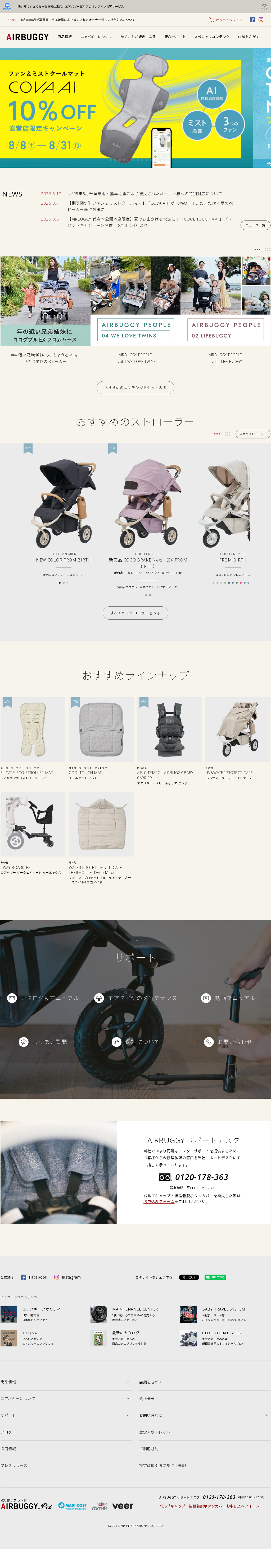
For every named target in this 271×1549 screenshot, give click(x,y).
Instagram (71, 1277)
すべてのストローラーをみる (135, 612)
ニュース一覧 (255, 225)
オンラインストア (229, 20)
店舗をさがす (248, 36)
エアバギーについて (96, 36)
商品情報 (65, 36)
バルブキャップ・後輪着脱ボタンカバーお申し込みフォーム (209, 1506)
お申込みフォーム (159, 1201)
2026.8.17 (51, 193)
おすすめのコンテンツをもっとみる (135, 387)
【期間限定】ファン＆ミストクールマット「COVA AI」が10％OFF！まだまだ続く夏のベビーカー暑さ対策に (150, 206)
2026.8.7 (50, 203)
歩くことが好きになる (138, 36)
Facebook (38, 1277)
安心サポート (175, 36)
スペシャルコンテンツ (211, 36)
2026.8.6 (50, 219)
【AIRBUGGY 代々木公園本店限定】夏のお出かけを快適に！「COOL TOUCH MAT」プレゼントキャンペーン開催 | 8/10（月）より (149, 222)
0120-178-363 (201, 1176)
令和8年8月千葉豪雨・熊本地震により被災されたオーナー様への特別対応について (78, 20)
